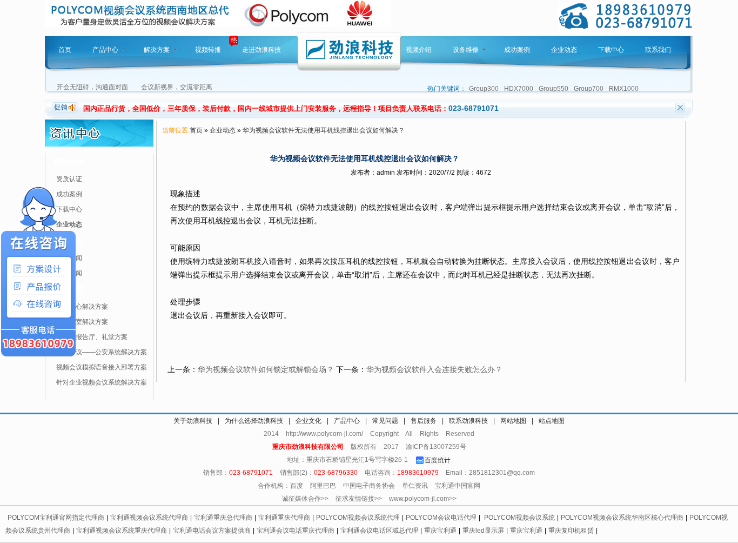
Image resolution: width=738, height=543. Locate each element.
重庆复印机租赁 (571, 530)
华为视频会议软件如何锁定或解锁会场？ (266, 369)
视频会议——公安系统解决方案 (101, 352)
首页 (64, 50)
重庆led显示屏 (483, 530)
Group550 (553, 88)
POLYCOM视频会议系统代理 (358, 517)
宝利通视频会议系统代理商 (149, 517)
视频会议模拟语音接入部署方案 (101, 367)
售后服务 (424, 421)
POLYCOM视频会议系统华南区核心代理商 (622, 517)
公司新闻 (69, 258)
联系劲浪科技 (468, 421)
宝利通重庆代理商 (284, 517)
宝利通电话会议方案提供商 (212, 530)
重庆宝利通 (440, 530)
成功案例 (517, 50)
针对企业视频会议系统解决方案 (101, 382)
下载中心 (611, 50)
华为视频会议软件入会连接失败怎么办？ (434, 369)
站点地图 (552, 421)
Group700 (588, 88)
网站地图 (513, 421)
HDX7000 (518, 88)
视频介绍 (419, 50)
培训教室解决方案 (82, 322)
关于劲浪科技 (192, 421)
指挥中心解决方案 (82, 306)
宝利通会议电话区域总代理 (379, 530)
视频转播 (208, 50)
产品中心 (105, 50)
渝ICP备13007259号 (436, 447)
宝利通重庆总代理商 (223, 517)
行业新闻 (69, 273)
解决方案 (157, 50)
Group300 (484, 88)
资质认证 (69, 179)
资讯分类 (68, 161)
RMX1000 (624, 88)
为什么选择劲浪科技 (254, 421)
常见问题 (385, 421)
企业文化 (308, 421)
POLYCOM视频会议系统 (519, 517)
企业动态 (564, 50)
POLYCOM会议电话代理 (441, 517)
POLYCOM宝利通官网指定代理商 (56, 517)
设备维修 (466, 50)
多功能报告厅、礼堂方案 (92, 337)
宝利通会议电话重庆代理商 (295, 530)
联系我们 (658, 50)
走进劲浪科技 (261, 50)
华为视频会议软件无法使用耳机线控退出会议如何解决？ (324, 130)
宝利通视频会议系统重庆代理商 (121, 530)
